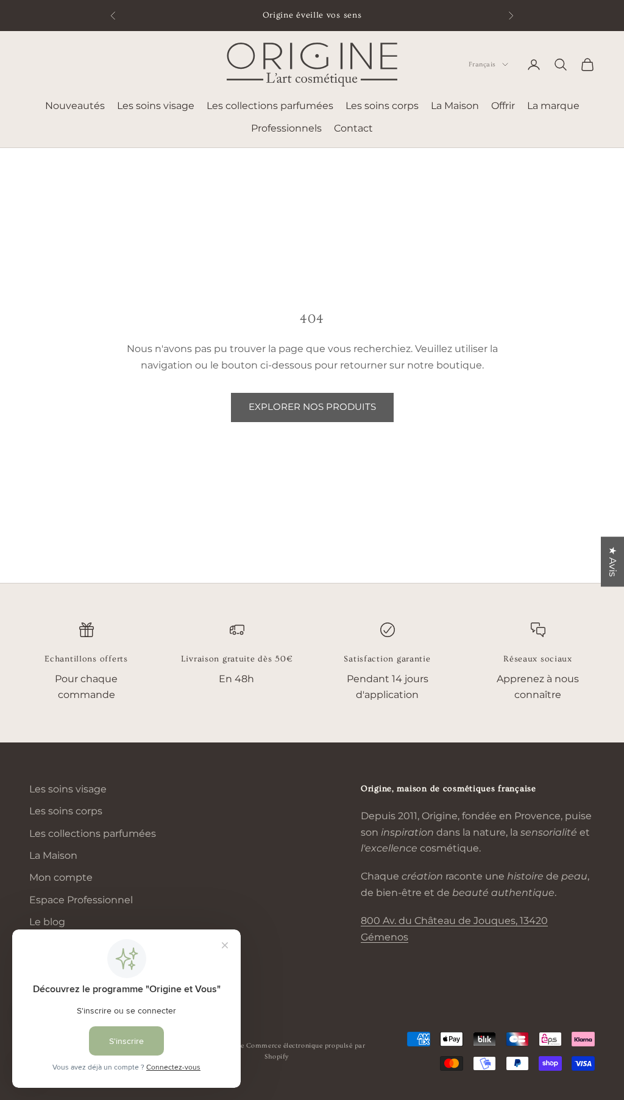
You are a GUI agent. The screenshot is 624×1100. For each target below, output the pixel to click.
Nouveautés (75, 105)
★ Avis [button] (613, 561)
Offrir (503, 105)
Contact (353, 128)
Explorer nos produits (312, 406)
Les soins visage (155, 105)
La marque (553, 105)
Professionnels (286, 128)
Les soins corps (382, 105)
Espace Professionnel (81, 900)
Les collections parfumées (270, 105)
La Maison (455, 105)
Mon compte (61, 877)
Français (482, 64)
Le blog (47, 922)
